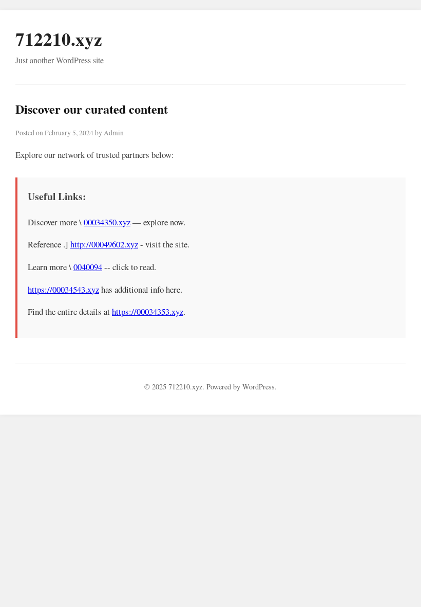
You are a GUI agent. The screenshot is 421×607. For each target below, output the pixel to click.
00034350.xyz (107, 222)
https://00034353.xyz (147, 311)
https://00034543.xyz (63, 289)
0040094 (87, 267)
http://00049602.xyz (104, 244)
